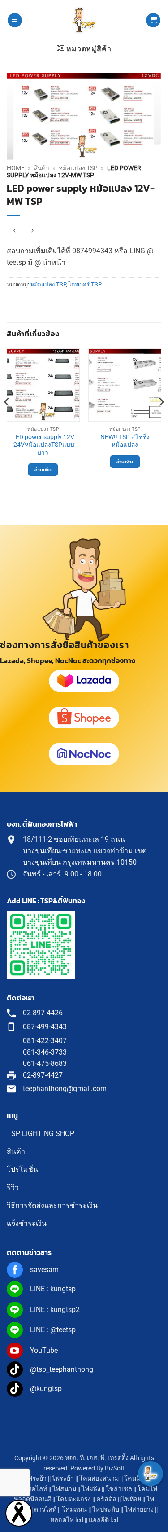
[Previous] (7, 420)
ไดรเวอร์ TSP (85, 284)
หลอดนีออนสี (32, 1499)
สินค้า (41, 168)
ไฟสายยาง (139, 1510)
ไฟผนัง (91, 1489)
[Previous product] (32, 231)
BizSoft (115, 1468)
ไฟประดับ (105, 1510)
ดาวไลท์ (45, 1510)
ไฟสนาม (64, 1489)
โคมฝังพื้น (137, 1479)
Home (16, 168)
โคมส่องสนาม (99, 1479)
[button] (15, 20)
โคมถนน (74, 1510)
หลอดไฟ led (66, 1520)
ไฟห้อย (131, 1499)
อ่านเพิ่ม (43, 469)
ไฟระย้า (63, 1479)
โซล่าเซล (119, 1489)
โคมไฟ (147, 1489)
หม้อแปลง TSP (78, 168)
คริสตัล (106, 1499)
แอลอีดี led (103, 1520)
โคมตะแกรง (73, 1499)
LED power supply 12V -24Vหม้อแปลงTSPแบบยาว (43, 444)
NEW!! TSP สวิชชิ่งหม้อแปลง (125, 441)
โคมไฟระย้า (30, 1479)
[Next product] (15, 231)
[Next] (160, 420)
